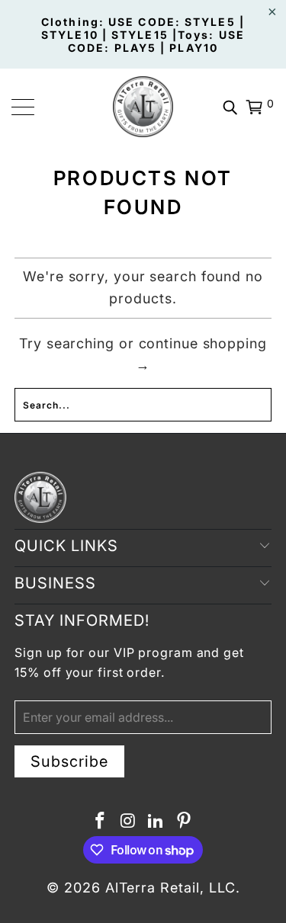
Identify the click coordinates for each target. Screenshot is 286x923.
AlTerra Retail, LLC (170, 888)
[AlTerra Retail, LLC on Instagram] (128, 822)
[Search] (230, 107)
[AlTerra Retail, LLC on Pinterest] (184, 822)
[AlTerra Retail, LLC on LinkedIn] (156, 822)
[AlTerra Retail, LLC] (143, 107)
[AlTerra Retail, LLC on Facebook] (100, 822)
